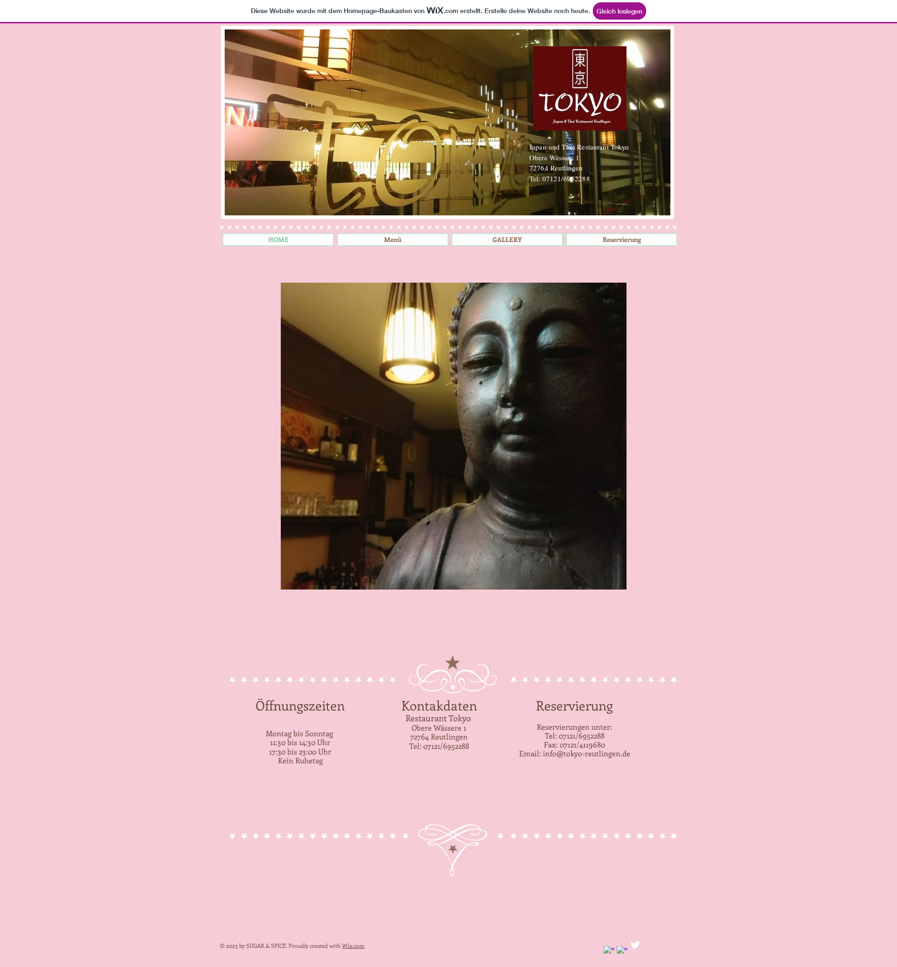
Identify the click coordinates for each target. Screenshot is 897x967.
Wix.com (353, 945)
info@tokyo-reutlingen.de (586, 753)
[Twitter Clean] (635, 944)
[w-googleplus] (622, 951)
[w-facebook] (609, 951)
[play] (603, 581)
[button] (453, 436)
